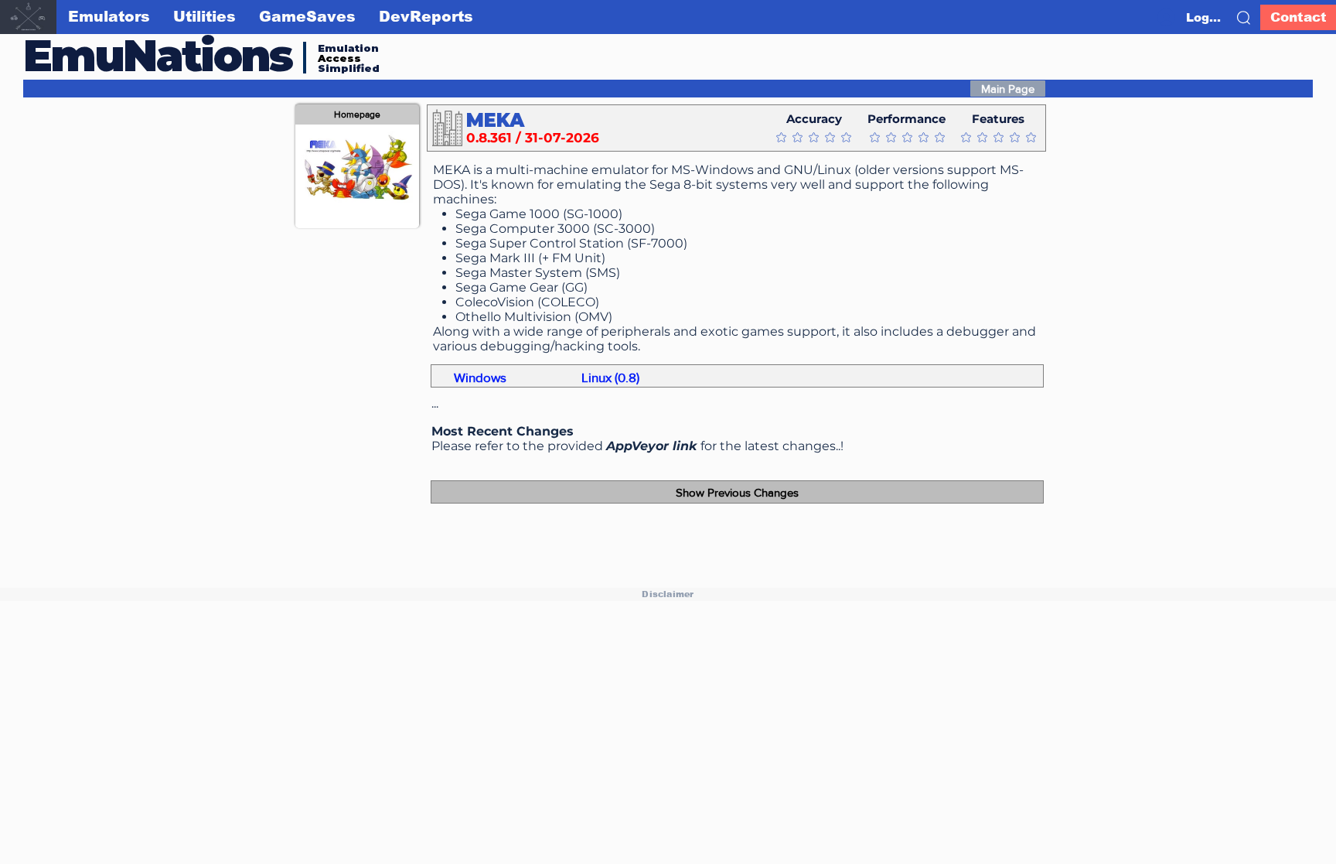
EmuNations (157, 55)
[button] (1243, 18)
